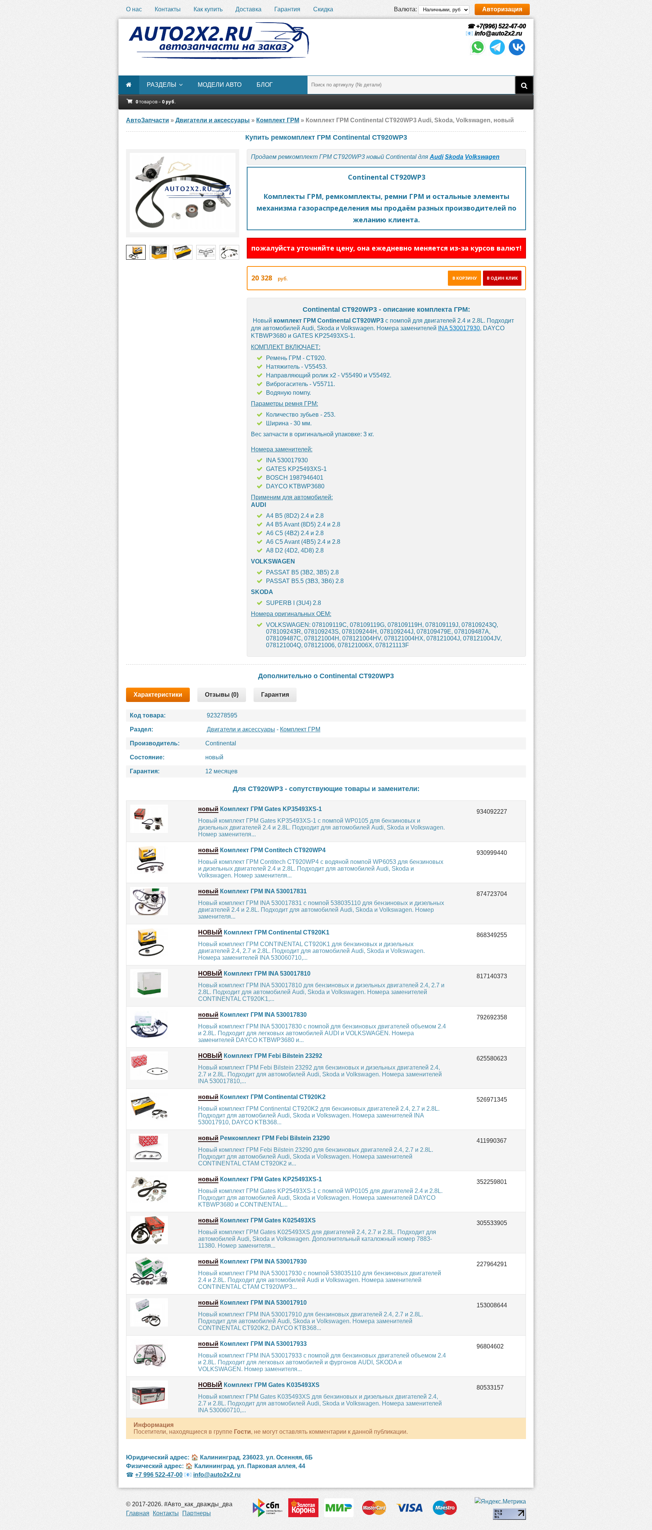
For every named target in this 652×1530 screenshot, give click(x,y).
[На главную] (218, 40)
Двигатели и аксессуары (241, 729)
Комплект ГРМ (300, 729)
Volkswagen (482, 157)
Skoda (454, 157)
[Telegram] (497, 54)
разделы (161, 85)
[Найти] (524, 84)
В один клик (502, 278)
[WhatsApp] (478, 54)
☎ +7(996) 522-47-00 (496, 26)
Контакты (168, 9)
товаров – (155, 102)
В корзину (464, 278)
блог (265, 85)
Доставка (248, 9)
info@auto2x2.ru (498, 33)
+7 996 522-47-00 (159, 1475)
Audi (436, 157)
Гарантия (287, 9)
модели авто (219, 85)
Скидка (323, 9)
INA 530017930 (459, 328)
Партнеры (196, 1513)
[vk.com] (517, 54)
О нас (134, 9)
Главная (137, 1513)
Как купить (208, 9)
